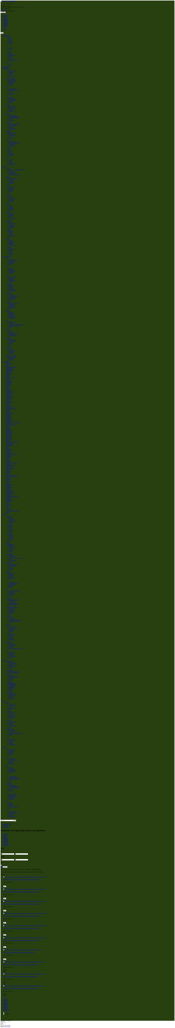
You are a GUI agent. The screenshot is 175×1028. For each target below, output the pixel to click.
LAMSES (11, 805)
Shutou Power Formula (14, 511)
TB (6, 482)
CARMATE (8, 381)
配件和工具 (6, 35)
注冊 (4, 30)
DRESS (10, 85)
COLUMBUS (9, 384)
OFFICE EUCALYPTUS (11, 454)
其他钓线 (8, 221)
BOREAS (11, 578)
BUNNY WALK (12, 770)
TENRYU (8, 484)
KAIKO (10, 281)
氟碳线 (7, 186)
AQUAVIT (11, 536)
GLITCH (8, 405)
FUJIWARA (11, 254)
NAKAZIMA (12, 290)
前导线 (7, 239)
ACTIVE (11, 159)
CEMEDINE (9, 383)
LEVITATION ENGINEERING (13, 422)
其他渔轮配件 (12, 685)
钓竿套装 (8, 720)
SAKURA (8, 460)
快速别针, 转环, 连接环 (11, 356)
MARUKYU (9, 431)
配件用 (7, 114)
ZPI (7, 513)
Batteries (11, 49)
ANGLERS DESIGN (13, 116)
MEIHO (10, 111)
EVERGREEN (12, 135)
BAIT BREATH (12, 297)
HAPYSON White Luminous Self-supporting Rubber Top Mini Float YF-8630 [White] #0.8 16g (21, 879)
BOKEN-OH (12, 768)
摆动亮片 (8, 616)
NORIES (8, 452)
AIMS (10, 706)
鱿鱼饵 (7, 625)
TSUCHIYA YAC (10, 490)
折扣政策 (5, 23)
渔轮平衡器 (11, 687)
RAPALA (11, 544)
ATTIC (10, 517)
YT (7, 507)
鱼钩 (7, 320)
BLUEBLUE (12, 577)
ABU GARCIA (12, 71)
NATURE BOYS (10, 445)
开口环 (10, 360)
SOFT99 (8, 471)
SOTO (7, 474)
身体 (7, 757)
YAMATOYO (9, 505)
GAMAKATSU (12, 110)
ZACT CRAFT (9, 509)
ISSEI (10, 264)
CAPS (10, 206)
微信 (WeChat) (6, 26)
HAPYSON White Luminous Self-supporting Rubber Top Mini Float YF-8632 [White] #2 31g (21, 903)
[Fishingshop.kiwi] (5, 1)
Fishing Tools (9, 54)
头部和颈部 (8, 783)
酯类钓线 (8, 177)
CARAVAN (8, 380)
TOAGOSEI (9, 487)
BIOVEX (11, 575)
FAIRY (10, 530)
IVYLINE (8, 415)
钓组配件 (8, 347)
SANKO (8, 461)
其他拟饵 (8, 563)
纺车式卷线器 (9, 692)
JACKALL (8, 416)
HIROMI (11, 287)
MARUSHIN (9, 433)
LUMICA (11, 288)
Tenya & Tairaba (9, 633)
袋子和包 (8, 70)
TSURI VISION (9, 493)
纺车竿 (7, 738)
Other (10, 51)
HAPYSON (11, 262)
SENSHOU (8, 464)
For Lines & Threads (13, 60)
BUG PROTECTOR (10, 378)
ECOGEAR (8, 389)
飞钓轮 (7, 674)
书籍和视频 (6, 67)
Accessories (8, 36)
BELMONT (11, 97)
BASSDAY (11, 573)
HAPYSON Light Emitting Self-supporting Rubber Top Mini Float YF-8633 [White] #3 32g (20, 964)
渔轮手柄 (11, 688)
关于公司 (5, 14)
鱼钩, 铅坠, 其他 (7, 256)
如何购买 (5, 16)
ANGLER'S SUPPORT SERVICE (16, 169)
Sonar (10, 52)
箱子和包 (5, 68)
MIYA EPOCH (12, 289)
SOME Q (8, 472)
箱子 (7, 87)
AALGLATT (12, 249)
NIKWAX (8, 448)
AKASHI (11, 535)
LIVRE (7, 426)
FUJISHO (11, 531)
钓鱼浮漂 (8, 302)
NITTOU (8, 449)
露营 (10, 38)
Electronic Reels (9, 670)
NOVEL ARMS (9, 453)
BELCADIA (9, 371)
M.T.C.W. (8, 428)
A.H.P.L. (11, 653)
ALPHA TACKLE (13, 664)
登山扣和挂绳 (12, 55)
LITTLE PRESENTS (11, 424)
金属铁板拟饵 (9, 554)
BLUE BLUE (12, 518)
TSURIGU (8, 495)
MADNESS (8, 429)
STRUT (8, 477)
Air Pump (11, 47)
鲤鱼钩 (10, 312)
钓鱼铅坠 (8, 293)
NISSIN (10, 679)
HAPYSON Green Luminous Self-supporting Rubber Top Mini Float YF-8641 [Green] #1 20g (21, 928)
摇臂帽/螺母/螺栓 (13, 684)
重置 (2, 866)
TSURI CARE (9, 491)
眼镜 (7, 766)
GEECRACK (9, 402)
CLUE (10, 540)
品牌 (4, 17)
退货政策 (5, 24)
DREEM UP (11, 83)
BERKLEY (11, 187)
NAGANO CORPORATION (12, 442)
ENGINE (8, 390)
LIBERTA (8, 423)
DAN (10, 192)
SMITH (7, 470)
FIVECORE (8, 399)
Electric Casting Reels (13, 671)
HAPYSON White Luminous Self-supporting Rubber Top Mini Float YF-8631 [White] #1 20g (21, 891)
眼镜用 (7, 122)
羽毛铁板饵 (8, 516)
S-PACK (8, 459)
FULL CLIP (11, 137)
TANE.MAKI (9, 481)
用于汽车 (11, 42)
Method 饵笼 (12, 318)
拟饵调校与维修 (10, 545)
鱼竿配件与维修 (10, 729)
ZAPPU (8, 512)
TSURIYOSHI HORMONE (12, 496)
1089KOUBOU (12, 652)
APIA (10, 75)
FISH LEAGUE (9, 396)
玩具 (10, 65)
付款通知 (5, 20)
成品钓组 (8, 338)
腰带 (7, 748)
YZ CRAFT (8, 508)
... (9, 45)
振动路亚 (8, 642)
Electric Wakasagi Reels (14, 672)
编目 (2, 32)
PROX (10, 680)
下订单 (8, 1026)
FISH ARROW (9, 395)
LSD (10, 807)
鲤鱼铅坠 (11, 315)
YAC (7, 503)
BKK (10, 761)
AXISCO (11, 92)
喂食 (10, 39)
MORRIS (8, 438)
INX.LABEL (9, 412)
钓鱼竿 (5, 701)
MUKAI (8, 440)
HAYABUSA (12, 173)
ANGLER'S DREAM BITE (15, 620)
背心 (7, 810)
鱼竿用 (7, 140)
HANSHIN (8, 407)
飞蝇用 (7, 203)
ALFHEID (11, 594)
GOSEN (11, 183)
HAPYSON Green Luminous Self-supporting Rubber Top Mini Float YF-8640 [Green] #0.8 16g (21, 916)
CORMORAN (12, 639)
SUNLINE (8, 479)
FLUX (7, 400)
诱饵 (4, 514)
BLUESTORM (12, 797)
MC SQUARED (9, 434)
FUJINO (11, 210)
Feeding (10, 56)
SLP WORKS (9, 468)
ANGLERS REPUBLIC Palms (15, 558)
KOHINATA (9, 419)
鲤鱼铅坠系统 (12, 313)
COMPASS (11, 752)
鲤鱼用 (7, 194)
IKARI (7, 411)
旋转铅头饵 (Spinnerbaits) (12, 607)
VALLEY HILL (9, 500)
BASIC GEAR (12, 76)
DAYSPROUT (12, 182)
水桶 (7, 96)
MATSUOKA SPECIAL (14, 174)
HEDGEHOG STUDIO (11, 408)
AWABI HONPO (10, 369)
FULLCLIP (11, 127)
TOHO (7, 488)
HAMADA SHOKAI (13, 260)
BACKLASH (12, 93)
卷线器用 (8, 131)
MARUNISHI (9, 432)
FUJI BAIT (11, 208)
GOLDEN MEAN (10, 406)
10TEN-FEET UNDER (14, 591)
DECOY (11, 222)
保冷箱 (7, 105)
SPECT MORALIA (10, 475)
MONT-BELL (9, 437)
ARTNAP (11, 163)
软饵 (7, 589)
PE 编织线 (8, 230)
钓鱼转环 (11, 359)
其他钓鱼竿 (8, 711)
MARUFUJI (11, 201)
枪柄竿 (7, 703)
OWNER (11, 273)
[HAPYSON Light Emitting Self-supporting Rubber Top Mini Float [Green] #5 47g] (21, 949)
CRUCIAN (11, 179)
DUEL (10, 171)
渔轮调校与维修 (10, 682)
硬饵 (7, 651)
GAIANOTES (9, 401)
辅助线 (7, 168)
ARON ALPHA (9, 368)
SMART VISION (10, 469)
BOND (7, 375)
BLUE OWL (11, 762)
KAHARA (8, 418)
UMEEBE (8, 497)
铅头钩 (7, 329)
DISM (7, 386)
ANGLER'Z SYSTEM (14, 621)
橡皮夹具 (8, 572)
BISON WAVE (12, 98)
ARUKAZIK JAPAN (13, 178)
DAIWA (10, 82)
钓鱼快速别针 (12, 357)
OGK (10, 727)
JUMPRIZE (8, 417)
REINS (7, 458)
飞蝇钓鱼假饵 (9, 525)
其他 (10, 64)
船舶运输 (5, 22)
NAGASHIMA (9, 443)
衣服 (4, 747)
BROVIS (11, 638)
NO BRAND (9, 450)
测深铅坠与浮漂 (12, 316)
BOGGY (11, 352)
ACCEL (10, 348)
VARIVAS (8, 501)
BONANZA (9, 374)
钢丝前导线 (8, 247)
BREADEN (11, 144)
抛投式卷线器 (9, 661)
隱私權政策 (6, 19)
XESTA (8, 502)
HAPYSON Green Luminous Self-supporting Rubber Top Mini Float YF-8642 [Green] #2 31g (21, 940)
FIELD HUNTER (10, 392)
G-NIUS (11, 667)
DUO (10, 344)
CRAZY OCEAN (13, 145)
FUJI (10, 735)
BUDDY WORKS (13, 125)
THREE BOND (9, 485)
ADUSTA (11, 331)
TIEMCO (8, 486)
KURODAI (11, 677)
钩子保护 (8, 149)
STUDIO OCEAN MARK (12, 476)
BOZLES (11, 244)
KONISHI (8, 421)
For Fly (10, 43)
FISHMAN (8, 397)
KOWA (10, 804)
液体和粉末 (6, 361)
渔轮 (4, 660)
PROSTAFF (8, 456)
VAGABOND (9, 498)
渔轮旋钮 (11, 690)
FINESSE (11, 154)
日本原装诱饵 (12, 1)
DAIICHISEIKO (12, 81)
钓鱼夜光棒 (8, 284)
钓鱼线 (5, 167)
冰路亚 (7, 542)
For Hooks (11, 59)
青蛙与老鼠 (8, 534)
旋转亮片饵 (8, 598)
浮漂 (7, 258)
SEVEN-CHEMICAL (11, 465)
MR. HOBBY (9, 439)
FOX (10, 136)
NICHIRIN (11, 227)
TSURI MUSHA (10, 492)
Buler (7, 266)
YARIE (7, 506)
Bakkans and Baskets (10, 78)
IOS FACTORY (9, 413)
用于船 (10, 41)
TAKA (7, 480)
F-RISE (10, 569)
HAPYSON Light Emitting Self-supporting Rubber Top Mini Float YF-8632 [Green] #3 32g (20, 988)
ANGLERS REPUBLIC (14, 90)
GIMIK (7, 403)
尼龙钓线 (8, 212)
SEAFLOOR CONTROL (11, 463)
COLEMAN (11, 771)
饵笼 (7, 275)
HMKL (7, 410)
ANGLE (11, 73)
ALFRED (11, 72)
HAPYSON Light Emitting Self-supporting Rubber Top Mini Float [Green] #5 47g (19, 952)
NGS (7, 447)
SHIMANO (8, 466)
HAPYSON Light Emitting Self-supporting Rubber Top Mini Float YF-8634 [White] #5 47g (20, 976)
